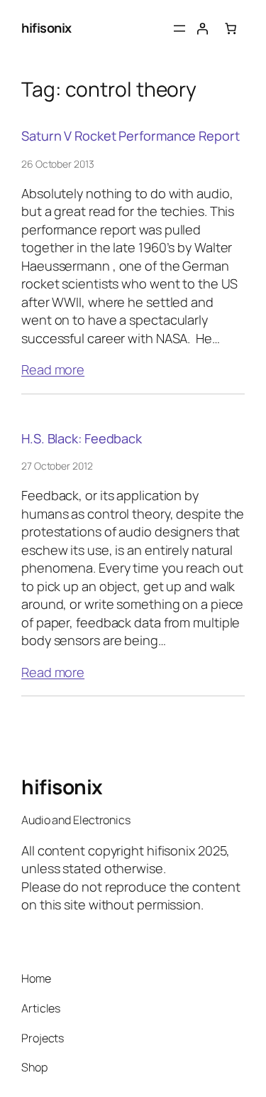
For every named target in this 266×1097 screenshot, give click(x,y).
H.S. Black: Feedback (81, 438)
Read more (52, 369)
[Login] (202, 28)
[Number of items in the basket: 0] (230, 28)
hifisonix (46, 27)
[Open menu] (179, 28)
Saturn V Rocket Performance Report (130, 136)
